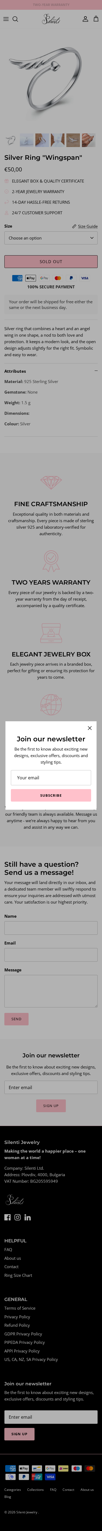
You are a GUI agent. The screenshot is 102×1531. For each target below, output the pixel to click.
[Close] (90, 728)
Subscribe (51, 795)
